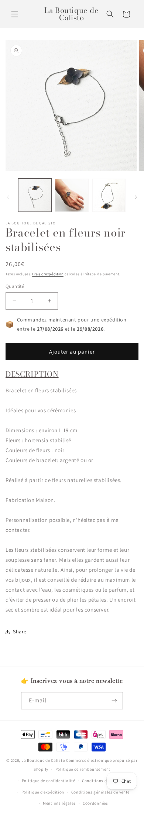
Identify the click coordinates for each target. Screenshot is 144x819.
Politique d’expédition (42, 792)
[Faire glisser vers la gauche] (8, 197)
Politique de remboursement (82, 769)
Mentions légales (59, 803)
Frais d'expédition (48, 274)
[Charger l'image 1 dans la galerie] (34, 195)
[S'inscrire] (114, 700)
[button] (15, 14)
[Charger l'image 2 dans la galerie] (71, 195)
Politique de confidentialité (48, 780)
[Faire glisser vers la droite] (136, 197)
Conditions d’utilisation (105, 780)
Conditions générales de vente (100, 792)
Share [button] (20, 631)
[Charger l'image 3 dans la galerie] (109, 195)
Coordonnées (95, 803)
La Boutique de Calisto (43, 760)
